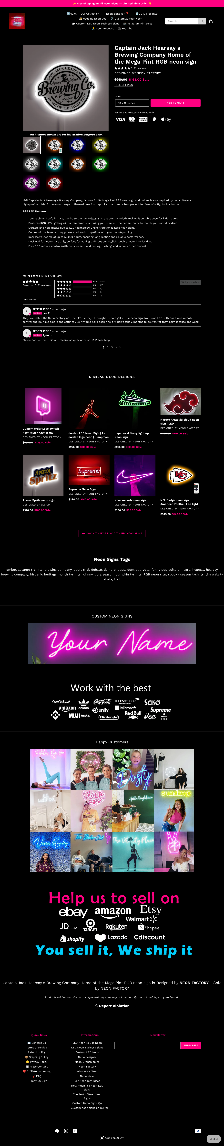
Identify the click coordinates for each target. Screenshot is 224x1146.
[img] (41, 309)
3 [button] (112, 347)
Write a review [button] (190, 282)
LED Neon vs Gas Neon (87, 1042)
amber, (11, 570)
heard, (186, 570)
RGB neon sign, (155, 574)
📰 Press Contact (37, 1066)
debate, (97, 570)
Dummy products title (27, 2)
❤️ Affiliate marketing (37, 1071)
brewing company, (58, 570)
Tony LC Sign (39, 1080)
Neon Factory (87, 1066)
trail (117, 579)
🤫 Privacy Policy (36, 1061)
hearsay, (198, 570)
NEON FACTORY (149, 73)
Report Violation (114, 1006)
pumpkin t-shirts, (128, 574)
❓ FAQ (36, 1076)
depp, (122, 570)
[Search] (202, 21)
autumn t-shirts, (30, 570)
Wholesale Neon (87, 1071)
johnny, (87, 574)
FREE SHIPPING (123, 84)
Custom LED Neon (87, 1052)
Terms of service (36, 1047)
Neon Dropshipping (87, 1061)
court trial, (82, 570)
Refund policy (36, 1052)
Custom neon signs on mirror (89, 1107)
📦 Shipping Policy (36, 1057)
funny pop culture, (165, 570)
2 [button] (108, 347)
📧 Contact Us (36, 1042)
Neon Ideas (87, 1076)
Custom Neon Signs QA (87, 1103)
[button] (122, 68)
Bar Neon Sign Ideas (87, 1080)
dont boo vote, (138, 570)
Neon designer (87, 1057)
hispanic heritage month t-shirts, (55, 574)
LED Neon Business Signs (87, 1047)
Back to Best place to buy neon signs (114, 533)
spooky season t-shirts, (186, 574)
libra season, (104, 574)
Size (118, 96)
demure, (110, 570)
